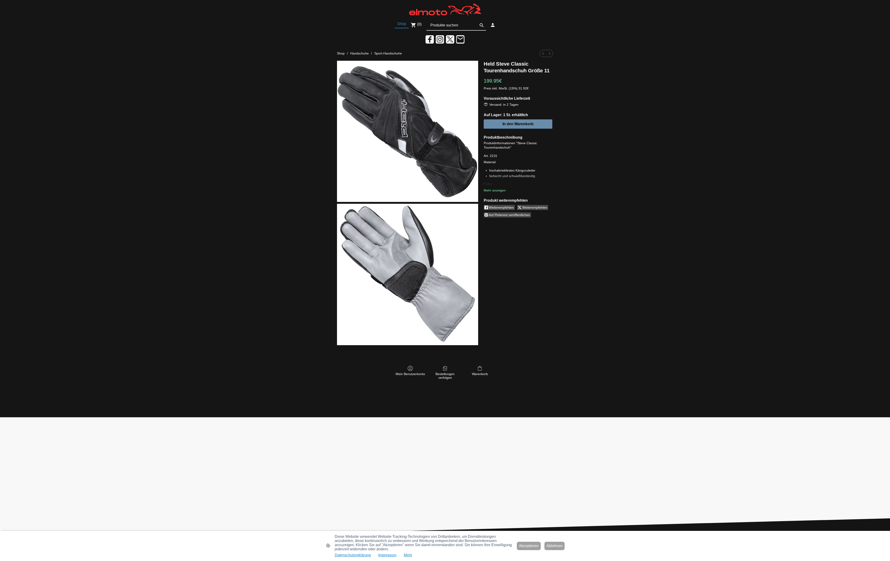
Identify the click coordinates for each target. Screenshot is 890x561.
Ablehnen (555, 546)
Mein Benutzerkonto (410, 374)
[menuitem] (543, 53)
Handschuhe (359, 53)
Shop (341, 53)
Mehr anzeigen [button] (495, 190)
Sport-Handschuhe (388, 53)
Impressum (387, 555)
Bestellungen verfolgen (445, 376)
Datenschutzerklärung (353, 555)
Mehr (408, 555)
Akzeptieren (529, 546)
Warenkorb (480, 374)
